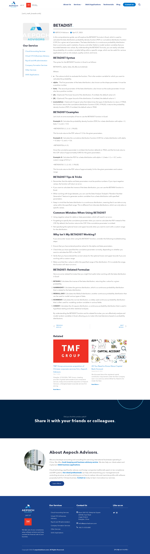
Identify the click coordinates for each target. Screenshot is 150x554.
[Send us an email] (117, 513)
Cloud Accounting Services (35, 51)
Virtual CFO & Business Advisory (37, 56)
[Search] (139, 4)
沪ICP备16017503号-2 (121, 550)
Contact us (129, 4)
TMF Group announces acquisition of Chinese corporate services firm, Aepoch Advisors (70, 369)
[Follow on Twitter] (114, 513)
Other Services (30, 70)
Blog (118, 4)
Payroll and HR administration (36, 61)
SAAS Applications (93, 4)
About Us (67, 4)
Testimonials (108, 4)
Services (77, 4)
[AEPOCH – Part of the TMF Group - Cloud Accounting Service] (23, 5)
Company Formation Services (36, 65)
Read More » (57, 389)
